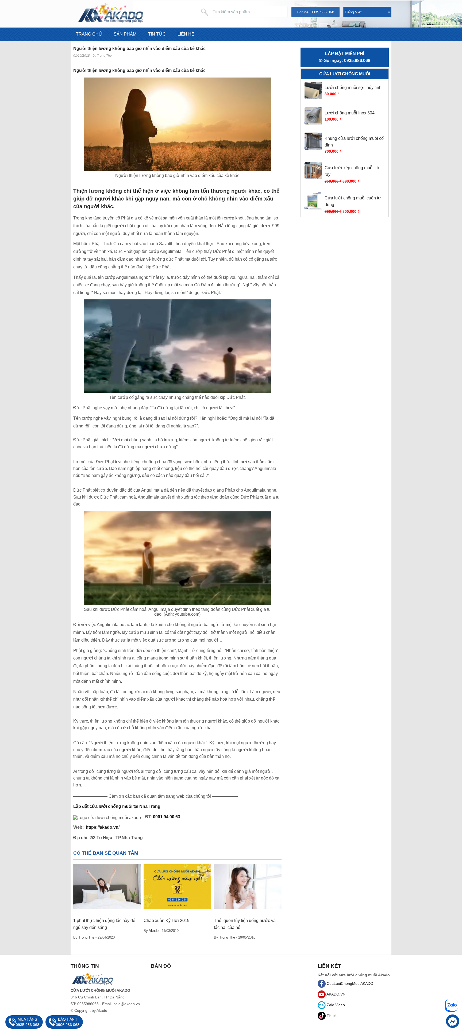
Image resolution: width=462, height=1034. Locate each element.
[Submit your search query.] (204, 12)
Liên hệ (186, 34)
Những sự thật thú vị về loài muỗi (245, 920)
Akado (83, 931)
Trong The (104, 55)
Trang (155, 806)
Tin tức (157, 34)
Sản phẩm (125, 34)
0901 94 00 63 (166, 817)
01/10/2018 (81, 55)
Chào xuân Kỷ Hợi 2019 (96, 920)
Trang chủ (89, 34)
